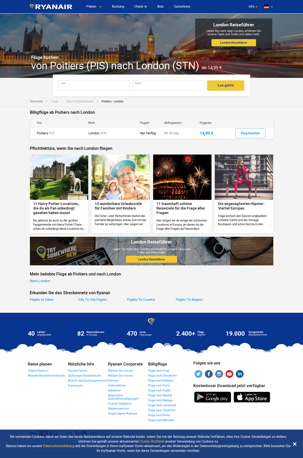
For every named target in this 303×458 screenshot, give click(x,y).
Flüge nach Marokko (161, 420)
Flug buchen (250, 133)
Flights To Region (189, 300)
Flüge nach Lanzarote (162, 405)
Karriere (113, 380)
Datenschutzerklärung (58, 446)
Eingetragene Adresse (122, 413)
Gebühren (114, 390)
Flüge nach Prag (158, 370)
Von (63, 83)
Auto (160, 6)
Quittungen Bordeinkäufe (84, 375)
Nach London (40, 281)
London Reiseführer (233, 42)
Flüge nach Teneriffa (161, 410)
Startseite (36, 101)
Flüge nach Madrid (160, 395)
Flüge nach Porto (159, 385)
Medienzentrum (118, 408)
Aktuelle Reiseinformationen (46, 375)
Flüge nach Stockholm (162, 375)
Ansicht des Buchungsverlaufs (88, 380)
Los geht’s (226, 85)
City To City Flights (93, 300)
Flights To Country (141, 300)
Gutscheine (182, 6)
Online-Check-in (38, 370)
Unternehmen (117, 385)
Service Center (77, 370)
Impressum (75, 385)
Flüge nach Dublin (159, 390)
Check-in (140, 6)
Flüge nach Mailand (160, 380)
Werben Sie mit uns (120, 370)
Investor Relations (119, 403)
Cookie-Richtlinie (152, 441)
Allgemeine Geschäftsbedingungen (123, 397)
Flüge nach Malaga (160, 400)
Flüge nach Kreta (159, 415)
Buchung (118, 6)
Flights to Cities (42, 300)
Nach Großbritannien (80, 101)
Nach (138, 83)
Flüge (54, 101)
